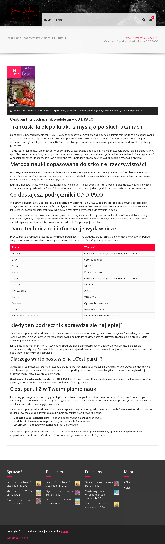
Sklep (47, 19)
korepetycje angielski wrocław (72, 110)
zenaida (16, 110)
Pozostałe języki (144, 37)
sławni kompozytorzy (132, 110)
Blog (59, 19)
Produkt (47, 110)
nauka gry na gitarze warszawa (104, 110)
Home (127, 37)
